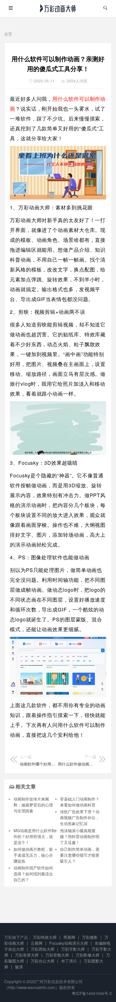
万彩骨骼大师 (57, 955)
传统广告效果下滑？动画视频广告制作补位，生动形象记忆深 (79, 817)
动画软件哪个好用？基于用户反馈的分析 (37, 760)
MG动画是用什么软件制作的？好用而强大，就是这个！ (34, 836)
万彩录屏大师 (27, 955)
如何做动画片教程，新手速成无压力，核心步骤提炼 (33, 855)
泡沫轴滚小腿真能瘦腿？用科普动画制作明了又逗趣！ (79, 836)
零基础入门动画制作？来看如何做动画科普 (79, 802)
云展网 (37, 943)
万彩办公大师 (42, 961)
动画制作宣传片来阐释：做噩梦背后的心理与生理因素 (33, 805)
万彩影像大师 (87, 955)
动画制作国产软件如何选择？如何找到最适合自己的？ (33, 873)
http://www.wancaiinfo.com (31, 987)
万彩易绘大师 (42, 949)
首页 (8, 34)
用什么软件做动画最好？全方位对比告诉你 (77, 760)
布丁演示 (69, 961)
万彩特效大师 (45, 937)
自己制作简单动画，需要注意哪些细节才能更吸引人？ (79, 855)
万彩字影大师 (73, 949)
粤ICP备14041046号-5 (92, 993)
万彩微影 (90, 937)
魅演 (19, 967)
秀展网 (69, 937)
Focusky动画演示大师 (68, 943)
